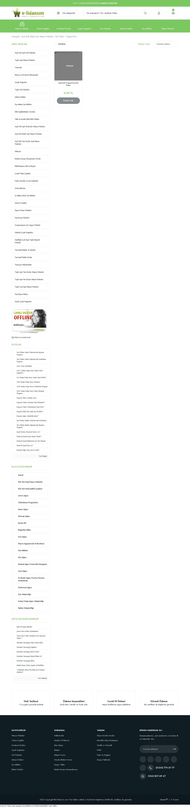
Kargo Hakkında (103, 759)
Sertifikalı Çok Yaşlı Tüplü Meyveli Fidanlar (27, 241)
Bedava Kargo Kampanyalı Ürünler (28, 158)
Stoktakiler (62, 44)
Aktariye (18, 151)
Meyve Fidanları (18, 735)
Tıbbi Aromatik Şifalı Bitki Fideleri (27, 119)
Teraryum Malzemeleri (23, 264)
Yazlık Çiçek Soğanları (23, 301)
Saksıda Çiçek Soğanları (24, 232)
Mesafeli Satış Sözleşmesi (107, 740)
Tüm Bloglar (42, 456)
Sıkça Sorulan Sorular (106, 735)
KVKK (99, 750)
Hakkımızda (59, 735)
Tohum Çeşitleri (18, 740)
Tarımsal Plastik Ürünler (23, 257)
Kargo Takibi (59, 764)
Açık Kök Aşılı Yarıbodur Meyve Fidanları (30, 126)
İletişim (57, 750)
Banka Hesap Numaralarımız (66, 769)
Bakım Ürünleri (17, 769)
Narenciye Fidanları (22, 217)
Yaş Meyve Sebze (21, 294)
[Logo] (28, 13)
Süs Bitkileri (16, 764)
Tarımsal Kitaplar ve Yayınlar (25, 250)
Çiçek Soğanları (21, 82)
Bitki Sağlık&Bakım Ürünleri (25, 111)
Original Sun (71, 36)
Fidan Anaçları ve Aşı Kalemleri (26, 181)
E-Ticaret (174, 799)
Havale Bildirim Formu (63, 759)
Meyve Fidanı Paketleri (23, 210)
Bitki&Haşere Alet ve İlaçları (25, 166)
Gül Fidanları (17, 755)
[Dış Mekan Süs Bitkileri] (147, 26)
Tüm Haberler (42, 678)
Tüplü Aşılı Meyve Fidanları (25, 60)
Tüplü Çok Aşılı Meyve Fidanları (27, 287)
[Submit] (174, 749)
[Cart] (173, 13)
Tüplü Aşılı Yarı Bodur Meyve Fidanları (29, 279)
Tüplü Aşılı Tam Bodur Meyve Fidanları (29, 272)
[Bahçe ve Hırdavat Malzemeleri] (63, 26)
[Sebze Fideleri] (126, 26)
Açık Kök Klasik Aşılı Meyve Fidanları (28, 134)
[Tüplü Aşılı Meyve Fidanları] (22, 26)
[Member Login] (159, 13)
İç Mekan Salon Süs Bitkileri (25, 195)
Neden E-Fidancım (62, 740)
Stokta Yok (68, 100)
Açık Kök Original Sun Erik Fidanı (68, 84)
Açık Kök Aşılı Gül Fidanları (25, 52)
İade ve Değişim (103, 755)
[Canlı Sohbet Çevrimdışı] (29, 320)
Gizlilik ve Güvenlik (104, 745)
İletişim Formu (59, 755)
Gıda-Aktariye (20, 188)
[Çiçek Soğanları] (84, 26)
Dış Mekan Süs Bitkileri (23, 104)
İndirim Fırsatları (21, 203)
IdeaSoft (164, 799)
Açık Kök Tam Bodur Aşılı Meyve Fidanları (27, 142)
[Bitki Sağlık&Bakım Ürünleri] (168, 26)
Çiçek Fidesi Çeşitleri (23, 173)
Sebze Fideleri (20, 97)
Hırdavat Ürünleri (18, 745)
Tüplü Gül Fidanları (22, 89)
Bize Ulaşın (58, 745)
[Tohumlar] (42, 26)
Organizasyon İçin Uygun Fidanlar (27, 225)
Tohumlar (18, 67)
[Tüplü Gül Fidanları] (105, 26)
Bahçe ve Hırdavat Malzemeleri (26, 75)
